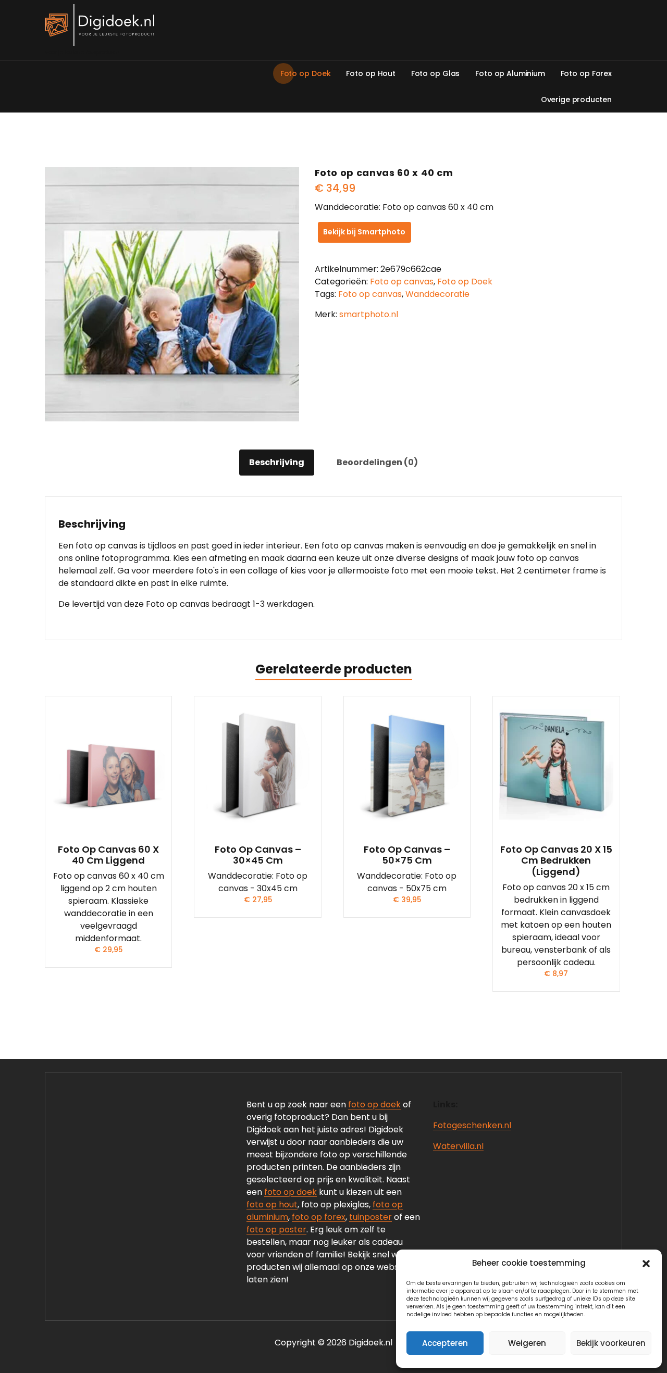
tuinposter (370, 1217)
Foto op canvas (402, 282)
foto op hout (272, 1204)
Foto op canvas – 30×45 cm (258, 855)
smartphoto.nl (368, 314)
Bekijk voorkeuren (611, 1343)
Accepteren (445, 1343)
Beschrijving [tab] (276, 462)
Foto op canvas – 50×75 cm (407, 855)
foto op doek (374, 1104)
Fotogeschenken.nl (472, 1125)
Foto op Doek (464, 282)
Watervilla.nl (458, 1146)
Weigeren (527, 1343)
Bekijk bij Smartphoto (364, 232)
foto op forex (318, 1217)
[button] (646, 1263)
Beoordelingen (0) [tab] (377, 462)
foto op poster (276, 1229)
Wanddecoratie (437, 294)
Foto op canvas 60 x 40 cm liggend (108, 855)
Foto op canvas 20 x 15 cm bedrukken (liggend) (556, 861)
